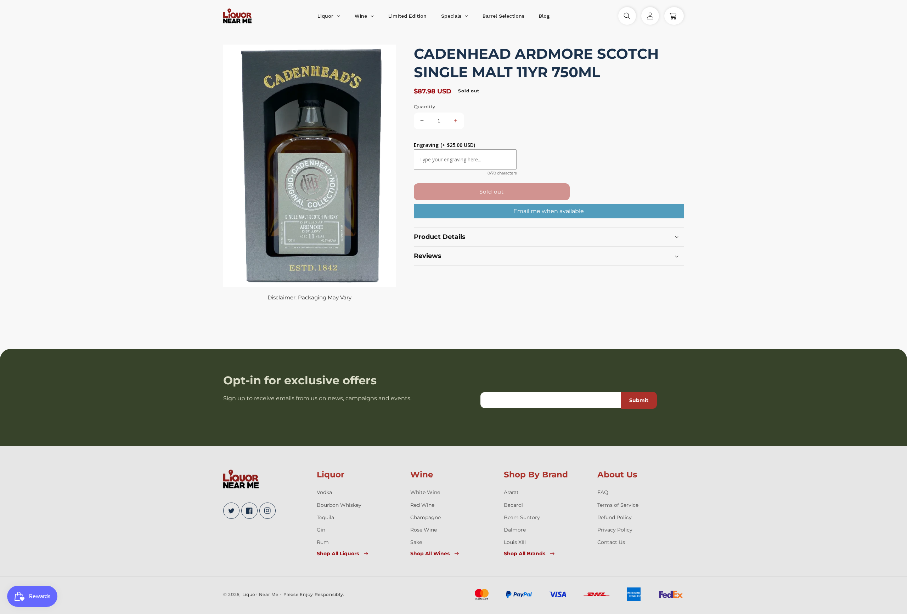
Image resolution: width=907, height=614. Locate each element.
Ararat (511, 492)
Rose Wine (423, 530)
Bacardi (513, 505)
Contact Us (611, 542)
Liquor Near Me (260, 594)
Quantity (424, 106)
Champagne (425, 517)
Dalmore (515, 530)
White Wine (425, 492)
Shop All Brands (524, 553)
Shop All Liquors (338, 553)
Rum (323, 542)
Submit (638, 400)
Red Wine (422, 505)
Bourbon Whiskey (339, 505)
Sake (416, 542)
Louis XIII (515, 542)
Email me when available (548, 211)
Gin (321, 530)
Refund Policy (614, 517)
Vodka (324, 492)
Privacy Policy (614, 530)
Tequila (325, 517)
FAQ (602, 492)
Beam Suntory (522, 517)
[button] (627, 16)
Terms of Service (617, 505)
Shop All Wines (430, 553)
